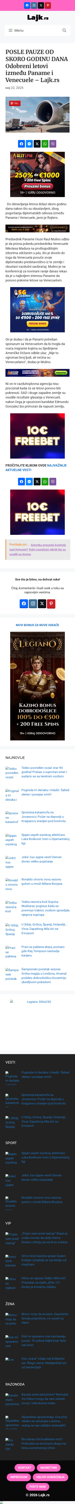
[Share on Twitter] (37, 144)
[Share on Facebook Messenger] (29, 144)
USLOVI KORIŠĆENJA (50, 1477)
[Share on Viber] (52, 144)
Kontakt (24, 1467)
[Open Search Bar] (64, 30)
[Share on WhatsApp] (45, 144)
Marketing (48, 1467)
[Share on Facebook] (21, 144)
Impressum (18, 1477)
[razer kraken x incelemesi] (37, 1502)
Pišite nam (37, 1486)
